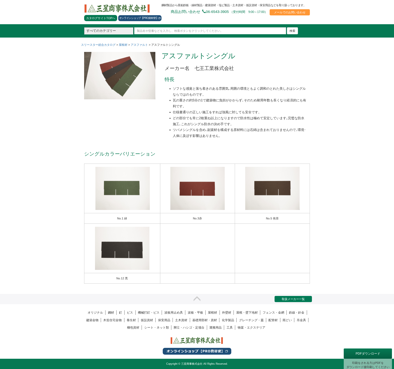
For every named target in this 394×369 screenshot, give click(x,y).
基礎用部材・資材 (204, 320)
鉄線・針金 (296, 312)
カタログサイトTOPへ (100, 18)
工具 (230, 327)
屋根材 (212, 312)
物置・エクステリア (251, 327)
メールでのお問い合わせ (290, 12)
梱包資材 (133, 327)
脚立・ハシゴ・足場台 (189, 327)
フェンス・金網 (273, 312)
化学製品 (228, 320)
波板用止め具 (173, 312)
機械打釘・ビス (148, 312)
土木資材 (181, 320)
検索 (292, 30)
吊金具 (301, 320)
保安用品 (164, 320)
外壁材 (226, 312)
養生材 (131, 320)
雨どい (287, 320)
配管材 (273, 320)
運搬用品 (215, 327)
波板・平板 (195, 312)
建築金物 (92, 320)
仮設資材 (147, 320)
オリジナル (95, 312)
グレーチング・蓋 (251, 320)
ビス (130, 312)
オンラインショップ (138, 17)
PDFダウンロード (368, 353)
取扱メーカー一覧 (293, 299)
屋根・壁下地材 (247, 312)
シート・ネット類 (156, 327)
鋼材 (111, 312)
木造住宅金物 (112, 320)
